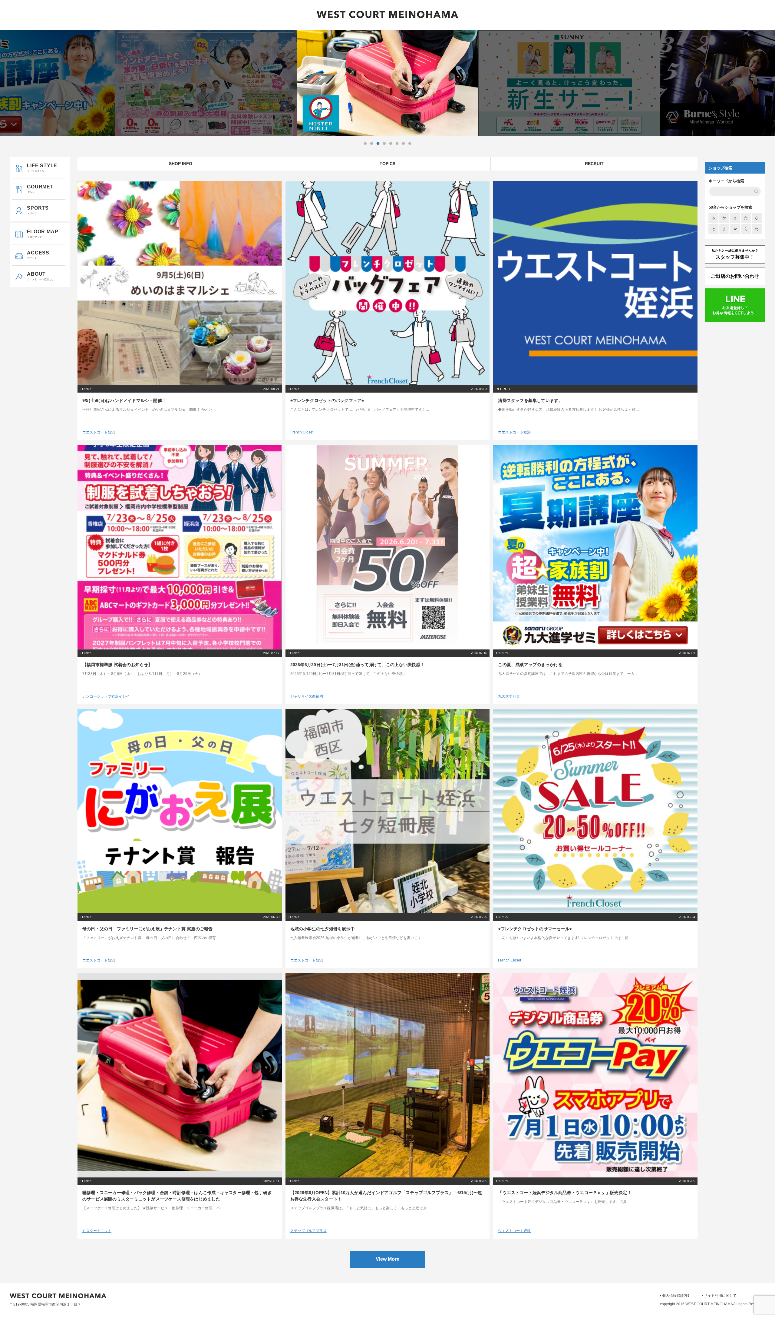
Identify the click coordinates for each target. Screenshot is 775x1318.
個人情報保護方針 (676, 1295)
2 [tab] (371, 144)
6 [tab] (397, 144)
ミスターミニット (96, 1231)
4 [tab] (384, 144)
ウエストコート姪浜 (98, 432)
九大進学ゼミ (509, 696)
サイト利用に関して (720, 1295)
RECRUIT (594, 163)
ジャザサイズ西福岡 (306, 696)
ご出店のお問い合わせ (735, 276)
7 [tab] (403, 144)
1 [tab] (365, 144)
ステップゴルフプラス (308, 1231)
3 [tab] (378, 144)
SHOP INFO (180, 163)
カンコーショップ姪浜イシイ (106, 696)
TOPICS (387, 163)
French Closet (301, 432)
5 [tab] (391, 144)
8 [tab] (410, 144)
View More (387, 1259)
